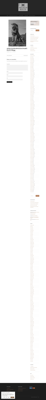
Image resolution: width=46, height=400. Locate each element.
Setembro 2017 (32, 341)
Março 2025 (31, 58)
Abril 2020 (31, 300)
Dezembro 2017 (32, 337)
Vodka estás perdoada (32, 15)
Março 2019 (31, 317)
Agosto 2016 (31, 358)
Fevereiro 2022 (32, 271)
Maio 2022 (31, 267)
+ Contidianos (26, 15)
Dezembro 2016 (32, 353)
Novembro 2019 (32, 137)
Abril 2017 (31, 178)
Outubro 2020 (31, 292)
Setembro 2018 (32, 325)
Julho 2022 (31, 95)
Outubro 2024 (31, 230)
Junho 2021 (31, 112)
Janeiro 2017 (31, 182)
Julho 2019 (31, 312)
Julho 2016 (31, 190)
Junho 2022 (31, 96)
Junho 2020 (31, 128)
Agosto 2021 (31, 279)
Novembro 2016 (32, 354)
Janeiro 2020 (31, 304)
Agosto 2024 (31, 62)
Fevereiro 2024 (32, 70)
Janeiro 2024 (31, 71)
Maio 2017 (31, 177)
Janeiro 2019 (31, 320)
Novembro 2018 (32, 153)
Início (7, 15)
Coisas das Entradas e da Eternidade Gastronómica (34, 41)
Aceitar (12, 397)
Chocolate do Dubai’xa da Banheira (34, 38)
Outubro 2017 (31, 170)
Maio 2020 (31, 129)
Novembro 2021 (32, 275)
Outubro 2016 (31, 186)
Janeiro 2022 (31, 103)
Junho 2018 (31, 329)
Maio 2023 (31, 251)
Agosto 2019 (31, 141)
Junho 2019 (31, 144)
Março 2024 (31, 238)
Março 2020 (31, 132)
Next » (26, 55)
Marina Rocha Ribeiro (20, 389)
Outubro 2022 (31, 91)
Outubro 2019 (31, 308)
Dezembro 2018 (32, 321)
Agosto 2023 (31, 247)
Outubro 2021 (31, 107)
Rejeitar (8, 397)
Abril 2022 (31, 99)
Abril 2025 (31, 226)
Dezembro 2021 (32, 104)
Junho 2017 (31, 345)
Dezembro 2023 (32, 242)
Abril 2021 (31, 284)
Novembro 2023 (32, 243)
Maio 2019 (31, 145)
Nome (8, 71)
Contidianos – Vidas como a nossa (22, 388)
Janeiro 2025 (31, 59)
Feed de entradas (32, 376)
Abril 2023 (31, 83)
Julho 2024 (31, 63)
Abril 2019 (31, 316)
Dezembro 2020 (32, 120)
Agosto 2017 (31, 173)
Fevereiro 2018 (32, 165)
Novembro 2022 (32, 259)
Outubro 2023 (31, 75)
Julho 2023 (31, 79)
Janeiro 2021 (31, 288)
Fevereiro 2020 (32, 133)
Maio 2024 (31, 66)
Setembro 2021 (32, 108)
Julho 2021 (31, 111)
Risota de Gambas (21, 15)
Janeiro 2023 (31, 87)
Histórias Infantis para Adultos (13, 15)
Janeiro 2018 (31, 166)
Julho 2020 (31, 296)
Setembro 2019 (32, 140)
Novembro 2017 (32, 169)
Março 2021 (31, 116)
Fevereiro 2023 (32, 255)
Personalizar (4, 397)
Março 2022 (31, 100)
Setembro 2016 (32, 357)
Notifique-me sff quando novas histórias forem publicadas (34, 21)
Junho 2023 (31, 250)
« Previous (9, 55)
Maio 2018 (31, 161)
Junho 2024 (31, 234)
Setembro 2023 (32, 246)
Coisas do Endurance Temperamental (34, 202)
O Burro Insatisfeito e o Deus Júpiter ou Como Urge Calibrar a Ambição (34, 217)
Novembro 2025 (32, 55)
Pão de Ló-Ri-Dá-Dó (35, 215)
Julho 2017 (31, 174)
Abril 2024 (31, 67)
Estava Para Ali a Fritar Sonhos (33, 205)
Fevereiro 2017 (32, 181)
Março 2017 (31, 349)
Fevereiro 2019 (32, 149)
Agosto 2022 (31, 263)
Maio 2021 (31, 283)
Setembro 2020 (32, 124)
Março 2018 (31, 333)
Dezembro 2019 (32, 136)
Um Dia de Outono (32, 201)
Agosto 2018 (31, 157)
